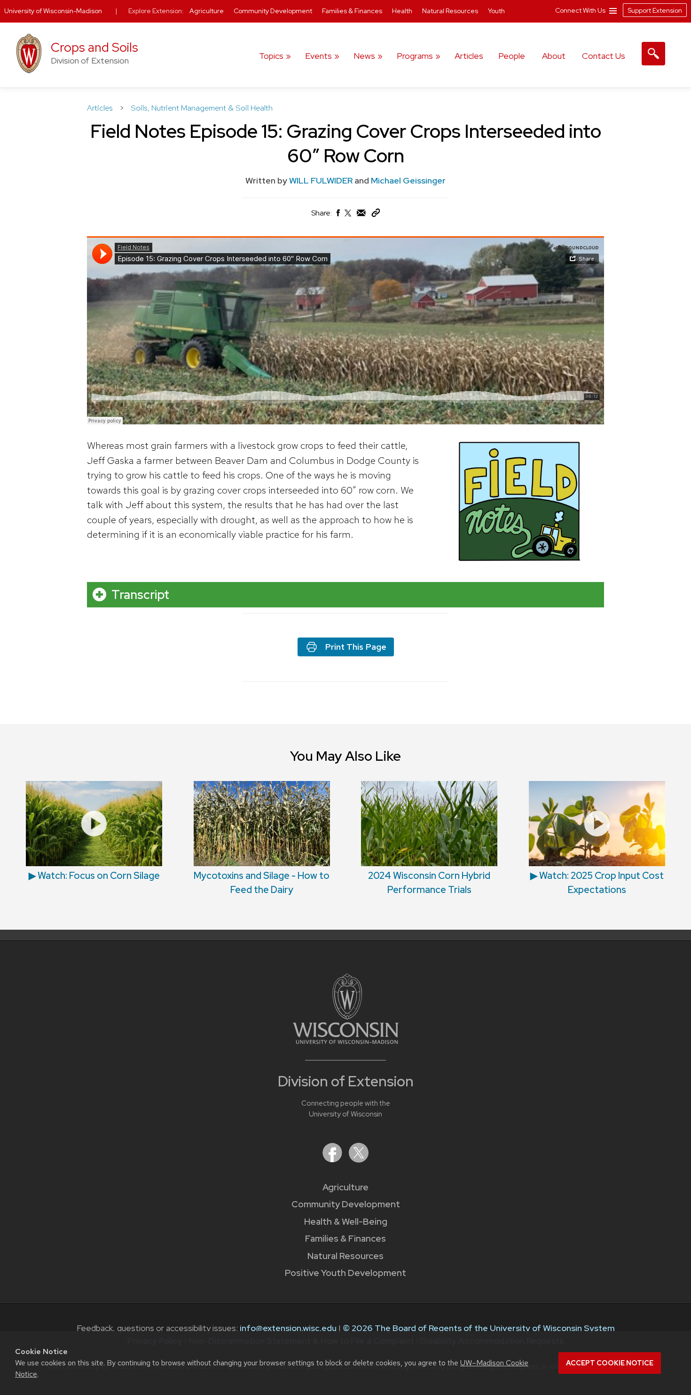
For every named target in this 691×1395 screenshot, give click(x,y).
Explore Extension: (156, 11)
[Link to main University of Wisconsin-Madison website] (346, 1041)
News (364, 55)
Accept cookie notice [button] (609, 1363)
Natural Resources (345, 1256)
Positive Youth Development (345, 1273)
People (511, 55)
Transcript (140, 595)
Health (403, 11)
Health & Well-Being (345, 1222)
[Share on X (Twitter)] (348, 217)
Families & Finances (345, 1238)
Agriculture (345, 1187)
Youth (496, 11)
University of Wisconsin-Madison (53, 11)
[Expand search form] (653, 53)
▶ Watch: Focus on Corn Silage (94, 875)
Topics (271, 55)
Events (318, 55)
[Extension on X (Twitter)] (359, 1159)
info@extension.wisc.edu (288, 1328)
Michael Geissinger (408, 180)
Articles (469, 55)
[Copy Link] (375, 215)
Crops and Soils (94, 47)
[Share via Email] (361, 215)
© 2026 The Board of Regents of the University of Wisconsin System (479, 1328)
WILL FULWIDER (321, 180)
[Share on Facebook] (337, 215)
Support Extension (655, 10)
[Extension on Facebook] (333, 1159)
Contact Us (603, 55)
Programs (415, 55)
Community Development (345, 1204)
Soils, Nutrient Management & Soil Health (202, 108)
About (553, 55)
